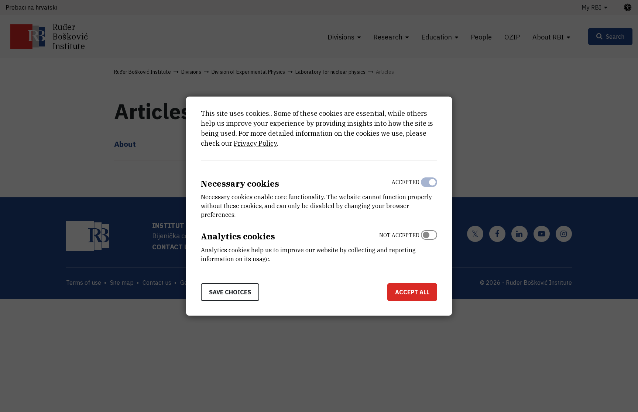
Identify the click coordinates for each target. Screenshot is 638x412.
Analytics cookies (238, 236)
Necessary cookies (240, 183)
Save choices (230, 292)
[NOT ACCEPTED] (429, 245)
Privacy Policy (255, 143)
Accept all (412, 292)
